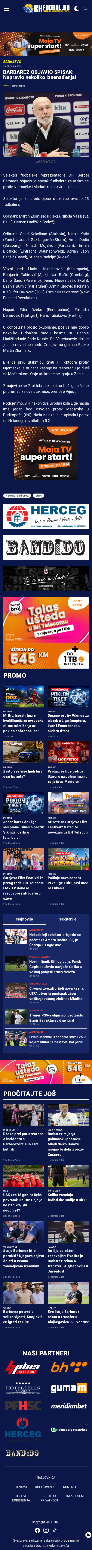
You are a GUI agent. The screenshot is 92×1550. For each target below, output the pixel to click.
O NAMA (21, 1487)
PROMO (14, 675)
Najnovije (24, 919)
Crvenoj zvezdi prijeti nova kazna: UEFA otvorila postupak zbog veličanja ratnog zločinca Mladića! (56, 993)
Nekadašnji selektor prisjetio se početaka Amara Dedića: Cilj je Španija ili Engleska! (55, 940)
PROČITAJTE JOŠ (29, 1093)
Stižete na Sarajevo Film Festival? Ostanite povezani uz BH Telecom (68, 827)
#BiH (39, 495)
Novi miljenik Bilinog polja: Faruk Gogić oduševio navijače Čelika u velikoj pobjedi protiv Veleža (55, 967)
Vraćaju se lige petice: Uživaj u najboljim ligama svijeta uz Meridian (67, 776)
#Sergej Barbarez (17, 495)
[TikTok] (54, 1530)
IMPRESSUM (75, 1496)
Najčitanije (67, 919)
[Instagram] (46, 1530)
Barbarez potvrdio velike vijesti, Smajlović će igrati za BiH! (22, 1317)
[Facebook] (37, 1530)
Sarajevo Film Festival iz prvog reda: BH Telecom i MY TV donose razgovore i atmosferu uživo (23, 888)
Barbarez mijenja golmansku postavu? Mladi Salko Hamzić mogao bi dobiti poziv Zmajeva (66, 1144)
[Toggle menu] (6, 8)
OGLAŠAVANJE (45, 1487)
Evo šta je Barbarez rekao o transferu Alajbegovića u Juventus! (68, 1317)
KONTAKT (69, 1487)
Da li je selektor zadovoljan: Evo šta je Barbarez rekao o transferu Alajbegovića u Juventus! (68, 1261)
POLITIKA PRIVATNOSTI (50, 1498)
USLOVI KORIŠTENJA (21, 1498)
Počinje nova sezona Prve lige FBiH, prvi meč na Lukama (68, 883)
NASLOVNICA (46, 1477)
